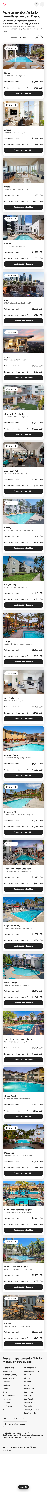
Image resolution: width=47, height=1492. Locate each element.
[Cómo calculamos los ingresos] (27, 87)
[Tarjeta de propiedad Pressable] (23, 84)
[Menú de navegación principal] (42, 4)
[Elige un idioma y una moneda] (36, 4)
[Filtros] (37, 37)
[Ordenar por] (42, 37)
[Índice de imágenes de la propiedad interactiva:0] (23, 56)
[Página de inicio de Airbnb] (4, 4)
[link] (34, 1396)
